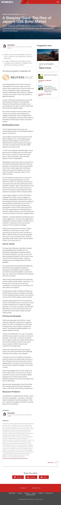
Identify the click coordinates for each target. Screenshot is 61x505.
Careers (20, 493)
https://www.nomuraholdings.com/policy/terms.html (15, 458)
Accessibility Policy (30, 494)
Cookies (34, 493)
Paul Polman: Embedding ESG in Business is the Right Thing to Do (50, 88)
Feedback (40, 493)
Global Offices (12, 493)
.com (23, 488)
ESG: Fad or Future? (50, 75)
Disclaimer (26, 493)
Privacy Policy (49, 493)
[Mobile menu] (58, 2)
